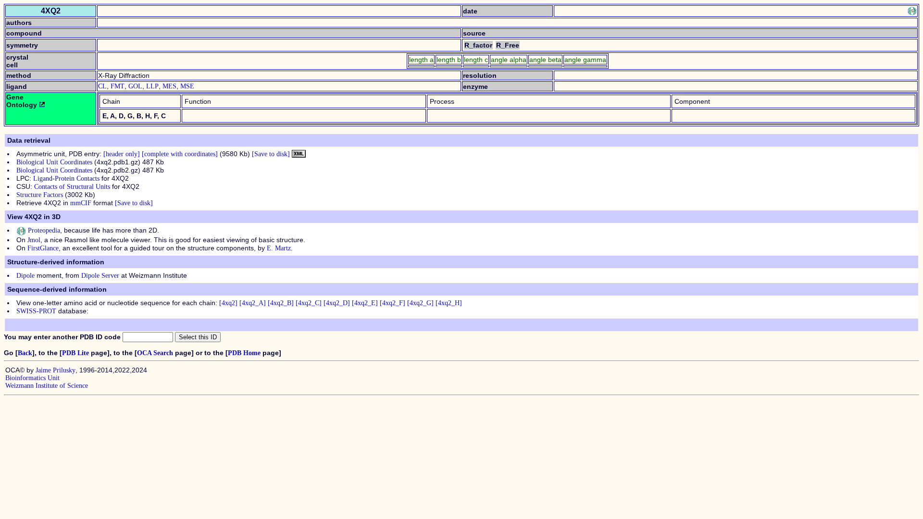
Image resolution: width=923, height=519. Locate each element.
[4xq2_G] (420, 303)
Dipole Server (100, 275)
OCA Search (155, 353)
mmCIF (80, 203)
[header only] (121, 154)
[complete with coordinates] (180, 154)
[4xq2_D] (337, 303)
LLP (152, 86)
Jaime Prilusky (55, 370)
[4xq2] (228, 303)
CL (102, 86)
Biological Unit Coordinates (54, 162)
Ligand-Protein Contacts (66, 178)
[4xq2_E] (365, 303)
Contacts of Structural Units (72, 186)
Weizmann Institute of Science (46, 385)
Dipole (25, 275)
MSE (187, 86)
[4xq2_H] (449, 303)
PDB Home (244, 353)
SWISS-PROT (36, 311)
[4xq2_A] (252, 303)
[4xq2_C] (309, 303)
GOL (135, 86)
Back (25, 353)
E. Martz (279, 248)
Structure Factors (39, 194)
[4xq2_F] (392, 303)
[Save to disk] (271, 154)
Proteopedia (43, 230)
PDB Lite (75, 353)
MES (169, 86)
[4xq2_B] (281, 303)
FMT (118, 86)
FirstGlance (43, 248)
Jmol (33, 240)
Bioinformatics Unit (32, 378)
